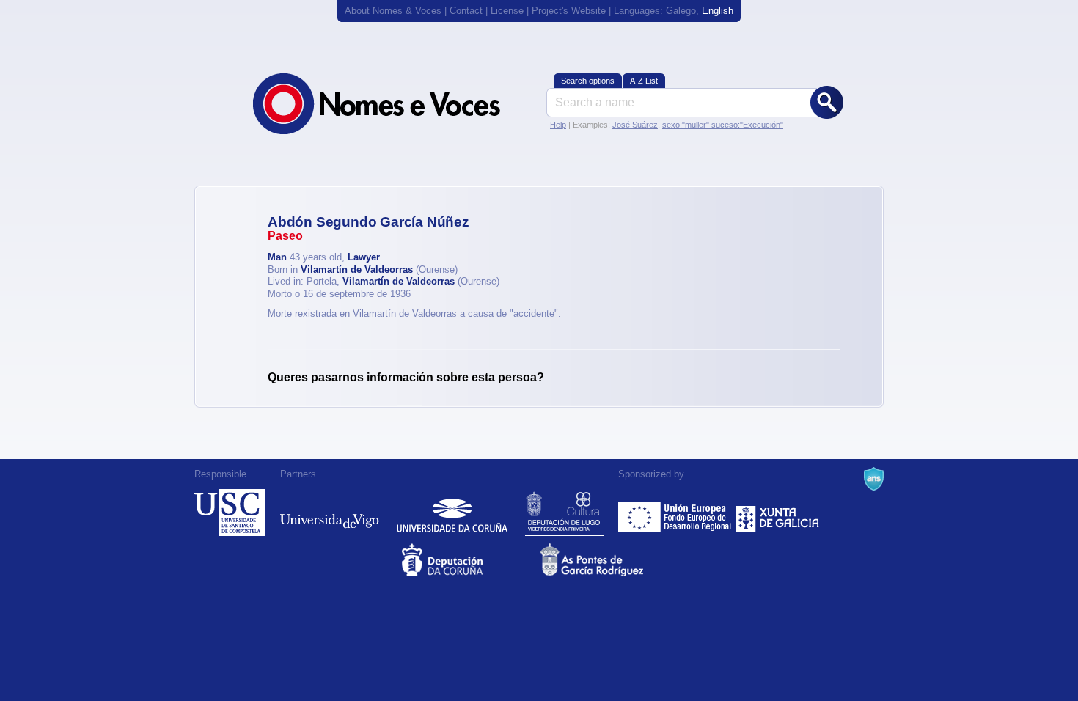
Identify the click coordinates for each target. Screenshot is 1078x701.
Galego (681, 10)
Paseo (285, 236)
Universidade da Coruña (452, 512)
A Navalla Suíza (874, 479)
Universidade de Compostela (229, 512)
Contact (466, 10)
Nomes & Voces (392, 103)
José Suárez (635, 124)
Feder (675, 512)
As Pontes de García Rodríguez (608, 559)
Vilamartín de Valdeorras (357, 269)
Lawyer (364, 257)
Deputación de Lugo (564, 512)
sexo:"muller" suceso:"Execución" (722, 124)
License (507, 10)
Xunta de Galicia (777, 512)
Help (558, 124)
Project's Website (569, 10)
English (717, 10)
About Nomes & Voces (393, 10)
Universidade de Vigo (329, 512)
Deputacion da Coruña (470, 559)
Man (277, 257)
